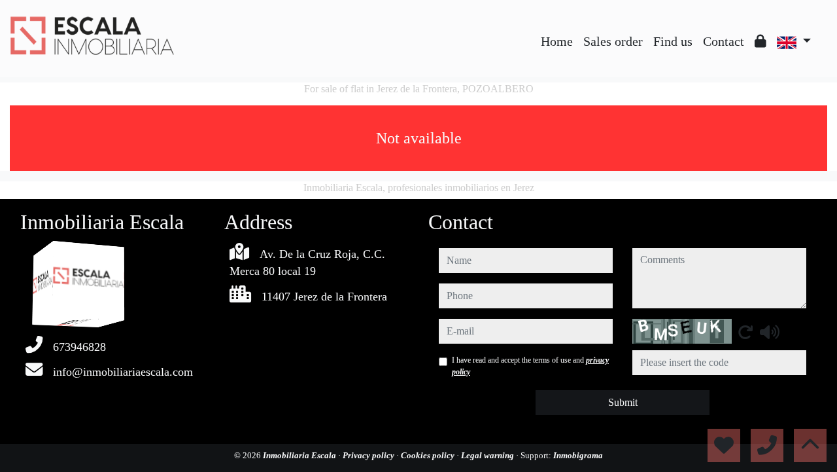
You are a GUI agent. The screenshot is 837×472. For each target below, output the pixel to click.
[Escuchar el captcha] (769, 332)
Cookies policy (428, 455)
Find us (672, 41)
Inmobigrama (578, 455)
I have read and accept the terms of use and (530, 365)
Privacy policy (369, 455)
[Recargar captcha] (745, 332)
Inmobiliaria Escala (300, 455)
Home (557, 41)
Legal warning (488, 455)
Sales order (613, 41)
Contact (723, 41)
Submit (623, 402)
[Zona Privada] (760, 41)
